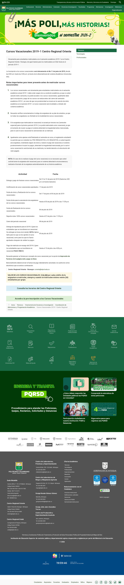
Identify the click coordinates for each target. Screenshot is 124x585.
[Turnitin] (93, 444)
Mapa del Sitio (98, 535)
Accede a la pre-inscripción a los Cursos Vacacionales (39, 298)
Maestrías (67, 474)
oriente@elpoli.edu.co (42, 269)
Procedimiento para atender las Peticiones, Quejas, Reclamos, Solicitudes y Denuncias (34, 409)
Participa (113, 2)
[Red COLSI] (104, 444)
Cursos (66, 479)
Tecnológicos (68, 467)
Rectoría (38, 7)
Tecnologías (81, 54)
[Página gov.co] (6, 2)
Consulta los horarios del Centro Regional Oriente (39, 288)
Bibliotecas (118, 7)
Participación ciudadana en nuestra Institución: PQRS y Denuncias (74, 420)
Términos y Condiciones (29, 535)
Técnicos (81, 50)
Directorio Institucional (71, 492)
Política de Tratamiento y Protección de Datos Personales (54, 535)
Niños (83, 582)
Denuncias (67, 497)
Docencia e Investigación (69, 7)
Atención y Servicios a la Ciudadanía (98, 2)
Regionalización (117, 10)
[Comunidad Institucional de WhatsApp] (96, 582)
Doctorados (68, 476)
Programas (90, 7)
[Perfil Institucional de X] (110, 582)
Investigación (109, 7)
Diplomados (68, 481)
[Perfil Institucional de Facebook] (101, 582)
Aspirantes (47, 582)
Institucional (30, 7)
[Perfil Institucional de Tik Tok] (115, 582)
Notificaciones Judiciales (71, 495)
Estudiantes (38, 582)
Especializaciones (69, 472)
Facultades (82, 7)
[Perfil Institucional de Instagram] (105, 582)
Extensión (57, 7)
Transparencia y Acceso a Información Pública (71, 2)
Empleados (75, 582)
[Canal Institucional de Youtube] (119, 582)
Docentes (56, 582)
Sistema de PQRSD (70, 499)
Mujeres (89, 582)
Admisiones (99, 7)
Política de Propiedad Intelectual (83, 535)
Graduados (65, 582)
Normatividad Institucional (72, 502)
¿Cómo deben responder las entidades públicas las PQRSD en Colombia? (75, 395)
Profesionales (81, 57)
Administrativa (47, 7)
